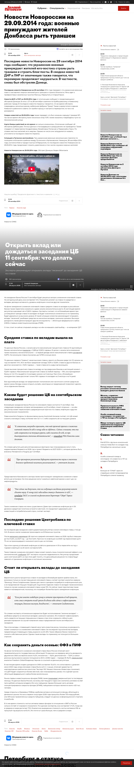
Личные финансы (104, 729)
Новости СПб (9, 731)
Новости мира (21, 208)
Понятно (126, 763)
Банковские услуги (68, 729)
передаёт (18, 495)
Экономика (35, 729)
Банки (44, 729)
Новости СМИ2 (10, 222)
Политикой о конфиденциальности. (48, 764)
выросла (26, 350)
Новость (12, 729)
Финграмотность (56, 731)
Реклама (86, 8)
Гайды (46, 731)
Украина (11, 208)
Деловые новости (117, 729)
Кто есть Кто (97, 8)
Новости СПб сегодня (22, 731)
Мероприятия (73, 8)
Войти (123, 8)
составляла (77, 353)
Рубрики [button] (42, 8)
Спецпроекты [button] (57, 8)
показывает (53, 678)
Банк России (80, 729)
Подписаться (83, 2)
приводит (58, 436)
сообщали (22, 554)
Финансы (27, 729)
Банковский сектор (54, 729)
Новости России (37, 731)
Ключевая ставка (91, 729)
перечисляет (77, 658)
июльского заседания (19, 536)
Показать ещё (105, 105)
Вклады (19, 729)
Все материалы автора (32, 55)
